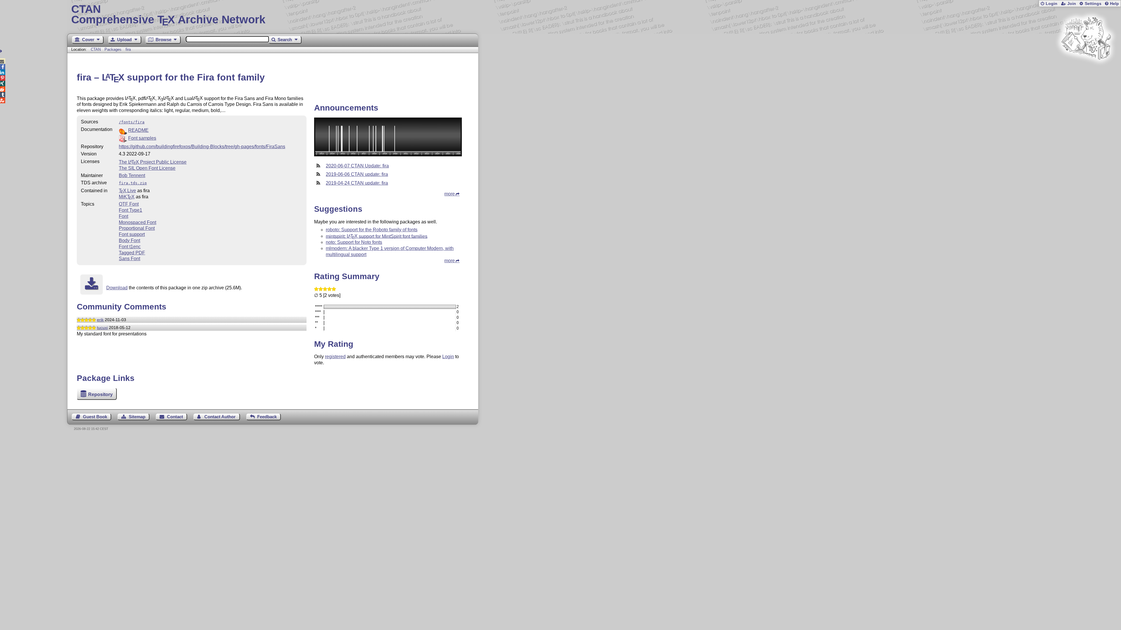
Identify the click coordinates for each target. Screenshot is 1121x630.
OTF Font (129, 204)
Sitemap (137, 416)
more (449, 193)
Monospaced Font (137, 222)
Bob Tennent (132, 175)
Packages (114, 49)
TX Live (127, 190)
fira (128, 49)
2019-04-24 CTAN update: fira (357, 183)
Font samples (142, 138)
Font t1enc (130, 246)
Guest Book (95, 416)
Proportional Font (137, 228)
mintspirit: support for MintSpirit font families (376, 236)
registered (335, 356)
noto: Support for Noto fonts (354, 242)
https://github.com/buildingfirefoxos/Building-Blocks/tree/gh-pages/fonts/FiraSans (202, 146)
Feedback (267, 416)
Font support (132, 234)
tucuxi (102, 327)
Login (1051, 3)
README (138, 130)
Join (1071, 3)
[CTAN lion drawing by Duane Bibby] (1086, 70)
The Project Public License (153, 162)
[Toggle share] (2, 51)
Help (1114, 3)
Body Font (129, 240)
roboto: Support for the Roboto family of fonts (371, 229)
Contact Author (220, 416)
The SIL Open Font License (147, 168)
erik (100, 319)
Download (117, 287)
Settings (1093, 3)
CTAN (96, 49)
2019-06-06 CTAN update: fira (357, 174)
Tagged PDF (132, 252)
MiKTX (127, 196)
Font (123, 216)
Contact (175, 416)
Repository (100, 394)
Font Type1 (130, 210)
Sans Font (129, 258)
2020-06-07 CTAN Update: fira (357, 165)
